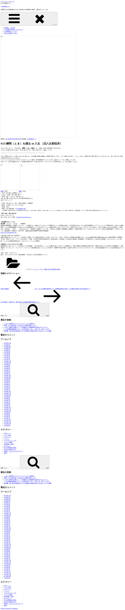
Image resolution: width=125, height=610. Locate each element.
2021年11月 (7, 343)
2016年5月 (7, 370)
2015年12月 (7, 375)
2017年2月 (7, 357)
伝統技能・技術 (9, 444)
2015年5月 (7, 386)
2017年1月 (7, 359)
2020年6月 (7, 345)
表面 (2, 191)
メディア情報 (43, 269)
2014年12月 (7, 391)
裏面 (20, 191)
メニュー (54, 24)
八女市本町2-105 (21, 208)
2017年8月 (7, 354)
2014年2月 (7, 405)
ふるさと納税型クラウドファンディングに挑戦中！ (19, 323)
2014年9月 (7, 397)
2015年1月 (7, 389)
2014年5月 (7, 402)
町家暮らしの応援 (9, 28)
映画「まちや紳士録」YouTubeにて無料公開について (20, 325)
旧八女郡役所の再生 (54, 269)
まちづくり (7, 437)
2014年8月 (7, 398)
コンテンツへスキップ (7, 1)
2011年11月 (7, 422)
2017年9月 (7, 352)
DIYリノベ (7, 433)
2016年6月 (7, 368)
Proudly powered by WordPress (9, 608)
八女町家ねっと (5, 6)
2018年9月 (7, 348)
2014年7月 (7, 400)
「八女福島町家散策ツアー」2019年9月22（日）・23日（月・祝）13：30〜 (27, 329)
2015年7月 (7, 382)
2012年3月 (7, 418)
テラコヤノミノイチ (10, 440)
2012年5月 (7, 416)
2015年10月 (7, 377)
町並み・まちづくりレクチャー (13, 451)
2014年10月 (7, 395)
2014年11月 (7, 393)
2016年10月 (7, 363)
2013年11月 (7, 409)
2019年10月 (7, 346)
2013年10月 (7, 411)
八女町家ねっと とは (10, 31)
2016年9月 (7, 364)
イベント (35, 269)
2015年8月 (7, 380)
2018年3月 (7, 350)
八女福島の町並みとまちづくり (13, 29)
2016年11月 (7, 361)
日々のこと (7, 446)
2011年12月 (7, 420)
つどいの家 (7, 435)
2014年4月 (7, 404)
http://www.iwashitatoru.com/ (9, 232)
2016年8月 (7, 366)
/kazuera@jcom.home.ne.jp (23, 217)
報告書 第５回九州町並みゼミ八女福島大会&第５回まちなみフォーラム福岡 (27, 331)
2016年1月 (7, 373)
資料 (5, 453)
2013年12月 (7, 407)
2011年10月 (7, 423)
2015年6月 (7, 384)
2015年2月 (7, 388)
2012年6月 (7, 414)
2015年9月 (7, 379)
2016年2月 (7, 371)
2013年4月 (7, 413)
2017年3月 (7, 355)
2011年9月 (7, 425)
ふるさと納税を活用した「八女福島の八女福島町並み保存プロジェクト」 (26, 327)
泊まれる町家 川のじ (11, 33)
